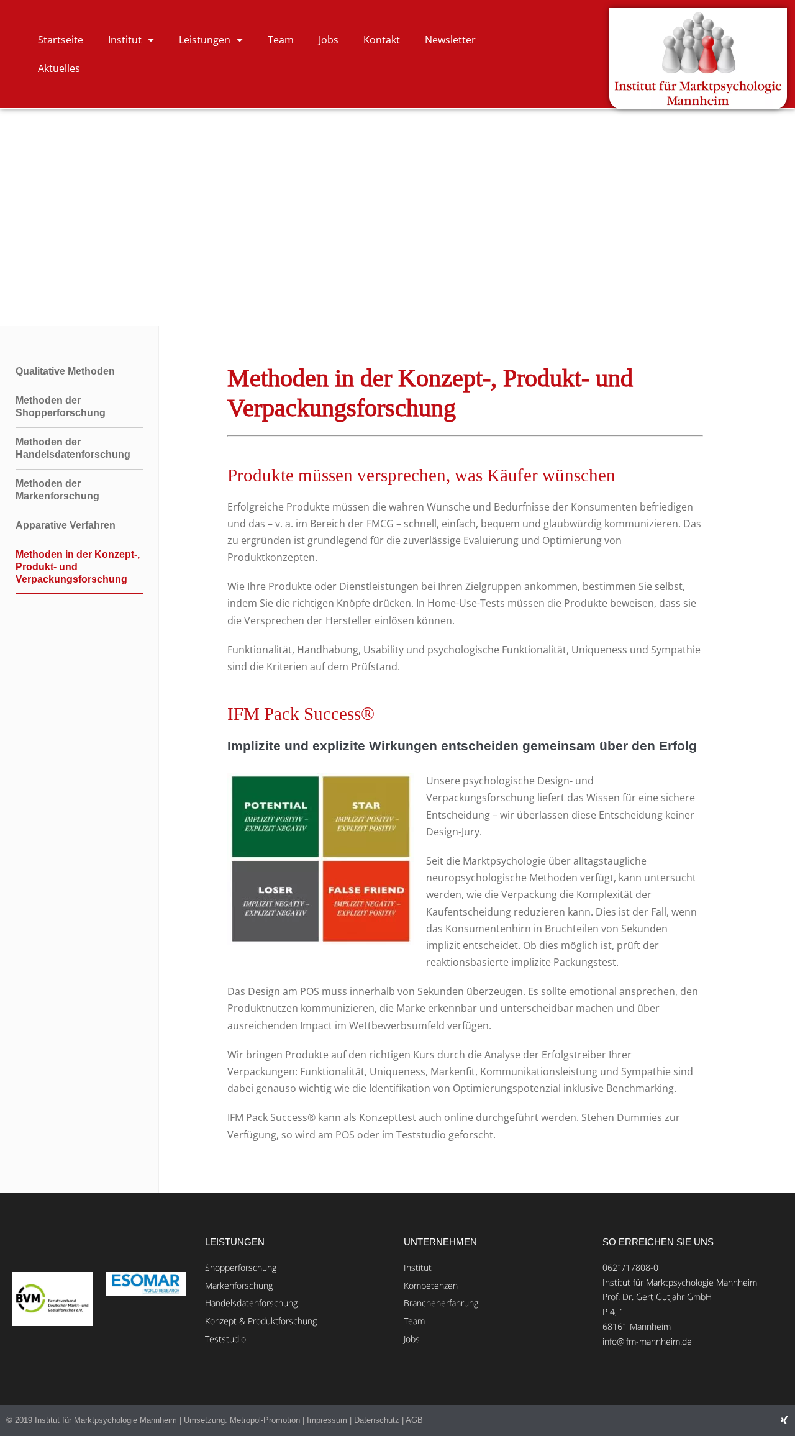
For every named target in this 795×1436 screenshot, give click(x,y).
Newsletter (450, 40)
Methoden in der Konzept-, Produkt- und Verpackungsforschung (78, 566)
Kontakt (381, 40)
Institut (125, 40)
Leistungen (204, 40)
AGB (414, 1420)
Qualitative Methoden (65, 371)
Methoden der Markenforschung (57, 489)
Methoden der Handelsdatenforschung (73, 448)
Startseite (60, 40)
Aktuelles (59, 68)
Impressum (327, 1420)
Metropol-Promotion (265, 1420)
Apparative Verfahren (66, 525)
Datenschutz (376, 1420)
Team (281, 40)
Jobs (328, 40)
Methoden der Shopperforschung (61, 406)
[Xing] (784, 1420)
